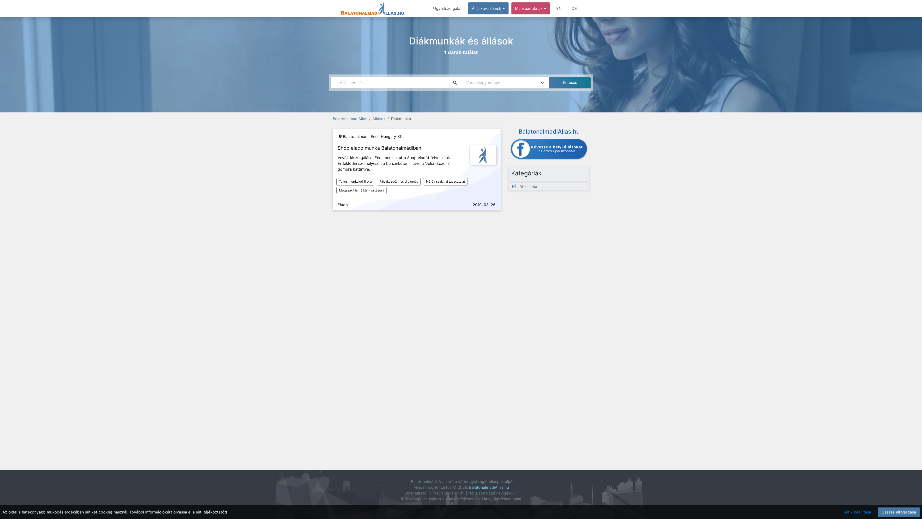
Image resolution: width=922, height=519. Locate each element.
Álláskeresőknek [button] (487, 8)
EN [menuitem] (559, 8)
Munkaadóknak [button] (529, 8)
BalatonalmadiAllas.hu (489, 487)
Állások (379, 118)
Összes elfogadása (899, 512)
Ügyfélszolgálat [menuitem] (447, 8)
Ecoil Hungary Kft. (387, 136)
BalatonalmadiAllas (350, 118)
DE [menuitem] (574, 8)
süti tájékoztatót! (211, 512)
